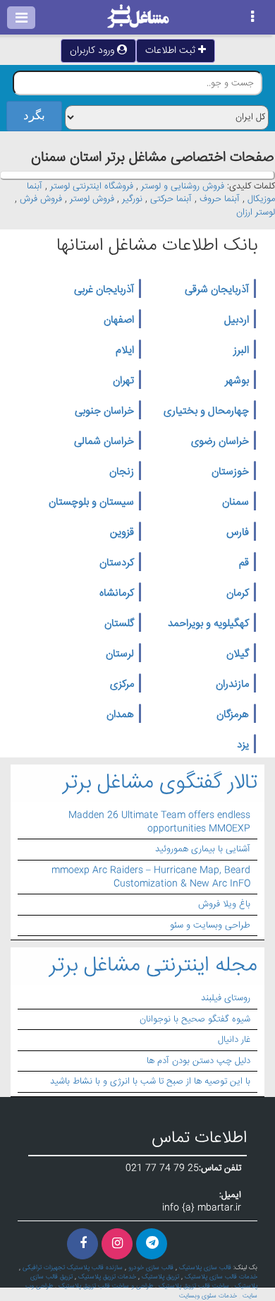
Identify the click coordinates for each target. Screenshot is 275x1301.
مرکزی (122, 685)
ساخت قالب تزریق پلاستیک (194, 1286)
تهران (123, 381)
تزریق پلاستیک (160, 1277)
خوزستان (230, 472)
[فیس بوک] (82, 1243)
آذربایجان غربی (104, 290)
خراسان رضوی (220, 442)
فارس (237, 533)
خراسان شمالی (104, 442)
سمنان (235, 502)
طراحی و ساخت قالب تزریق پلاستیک (106, 1286)
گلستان (119, 624)
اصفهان (119, 320)
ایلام (125, 351)
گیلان (237, 654)
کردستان (116, 563)
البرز (241, 351)
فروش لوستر (92, 199)
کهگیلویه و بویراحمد (208, 624)
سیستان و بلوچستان (91, 502)
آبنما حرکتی (171, 199)
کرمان (237, 593)
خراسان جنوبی (104, 411)
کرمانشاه (116, 593)
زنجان (121, 472)
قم (244, 563)
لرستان (120, 654)
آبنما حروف (220, 199)
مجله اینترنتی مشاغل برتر (153, 966)
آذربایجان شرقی (217, 290)
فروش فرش (41, 199)
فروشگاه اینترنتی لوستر (91, 186)
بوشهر (237, 381)
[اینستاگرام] (117, 1243)
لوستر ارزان (255, 212)
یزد (243, 745)
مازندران (232, 685)
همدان (120, 715)
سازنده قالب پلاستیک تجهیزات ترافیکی (73, 1268)
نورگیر (132, 199)
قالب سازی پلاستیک (205, 1268)
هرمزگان (232, 715)
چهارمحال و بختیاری (206, 411)
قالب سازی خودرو (150, 1268)
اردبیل (236, 320)
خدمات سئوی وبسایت (208, 1296)
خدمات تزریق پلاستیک (107, 1277)
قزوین (122, 533)
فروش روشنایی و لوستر (182, 186)
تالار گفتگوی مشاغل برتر (160, 783)
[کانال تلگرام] (151, 1243)
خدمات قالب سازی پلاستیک (221, 1277)
